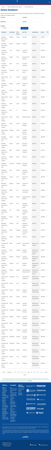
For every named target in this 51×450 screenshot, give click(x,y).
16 (22, 372)
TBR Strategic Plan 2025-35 (13, 415)
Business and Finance (5, 398)
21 (37, 372)
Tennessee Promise (12, 418)
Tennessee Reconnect (12, 420)
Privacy (20, 392)
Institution (3, 25)
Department (3, 21)
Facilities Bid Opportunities (13, 395)
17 (25, 372)
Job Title (24, 21)
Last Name (25, 17)
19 (31, 372)
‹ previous (9, 372)
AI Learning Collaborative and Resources (13, 407)
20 (34, 372)
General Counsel (4, 403)
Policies (12, 397)
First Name (3, 17)
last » (25, 375)
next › (46, 372)
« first (3, 372)
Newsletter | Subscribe (13, 403)
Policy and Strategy (4, 409)
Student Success (4, 415)
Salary (42, 32)
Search (19, 390)
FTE (47, 32)
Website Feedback (20, 394)
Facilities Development (5, 395)
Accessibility (21, 389)
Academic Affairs (4, 392)
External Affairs (4, 400)
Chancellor (4, 390)
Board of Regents (4, 388)
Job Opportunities (13, 388)
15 (18, 372)
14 (15, 372)
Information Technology (5, 406)
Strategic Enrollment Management (5, 412)
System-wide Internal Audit (5, 418)
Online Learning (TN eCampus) (13, 412)
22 (41, 372)
